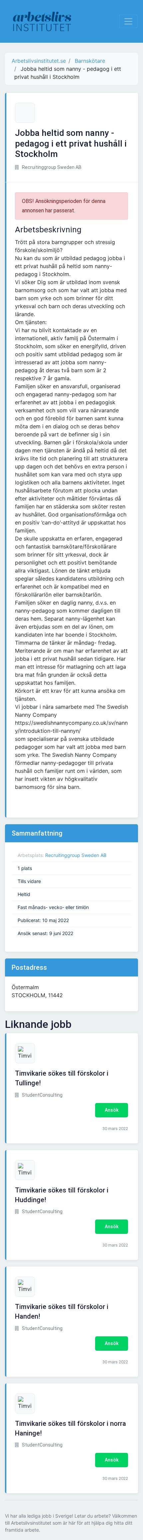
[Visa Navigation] (128, 21)
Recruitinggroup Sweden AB (75, 855)
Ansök (111, 1110)
